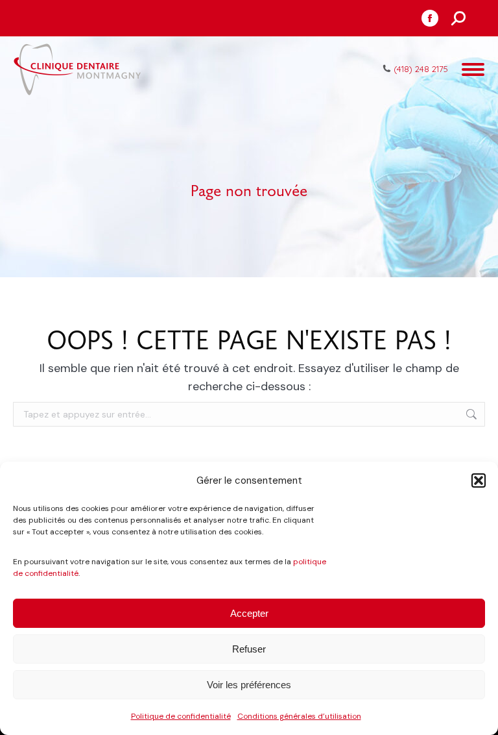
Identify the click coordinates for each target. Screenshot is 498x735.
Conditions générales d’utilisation (299, 716)
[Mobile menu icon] (473, 69)
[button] (478, 480)
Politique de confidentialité (181, 716)
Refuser (249, 648)
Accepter (249, 613)
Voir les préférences (249, 684)
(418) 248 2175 (421, 69)
